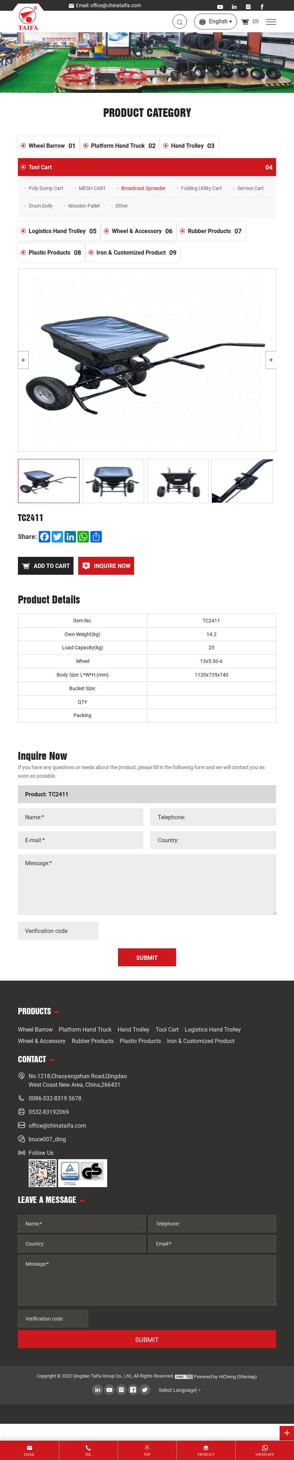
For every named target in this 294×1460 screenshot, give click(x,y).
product (206, 1454)
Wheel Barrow (52, 145)
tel (88, 1454)
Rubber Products (215, 231)
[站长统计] (184, 1376)
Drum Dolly (41, 205)
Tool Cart (150, 167)
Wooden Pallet (84, 205)
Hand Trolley (192, 145)
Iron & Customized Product (136, 252)
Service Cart (250, 188)
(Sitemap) (247, 1376)
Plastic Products (55, 252)
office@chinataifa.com (57, 1125)
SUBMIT (147, 1339)
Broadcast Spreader (143, 188)
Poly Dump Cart (46, 188)
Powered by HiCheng (215, 1376)
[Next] (271, 360)
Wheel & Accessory (142, 231)
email (29, 1454)
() (255, 21)
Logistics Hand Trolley (62, 231)
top (147, 1454)
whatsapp (264, 1454)
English (218, 21)
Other (121, 205)
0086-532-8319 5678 (55, 1098)
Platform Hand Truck (123, 145)
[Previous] (23, 360)
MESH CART (92, 188)
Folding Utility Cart (201, 188)
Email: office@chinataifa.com (108, 5)
